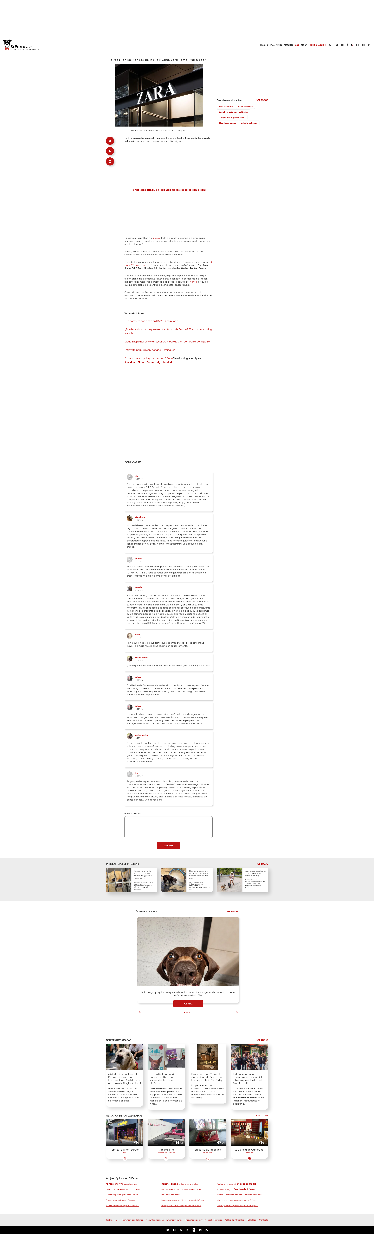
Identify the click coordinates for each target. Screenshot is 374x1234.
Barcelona (130, 362)
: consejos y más (121, 1184)
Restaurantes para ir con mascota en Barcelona (182, 1189)
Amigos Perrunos (284, 45)
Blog (297, 45)
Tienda (304, 45)
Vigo (159, 362)
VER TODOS (262, 100)
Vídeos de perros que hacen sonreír (122, 1194)
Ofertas (271, 45)
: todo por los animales (179, 1184)
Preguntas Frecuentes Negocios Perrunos (203, 1220)
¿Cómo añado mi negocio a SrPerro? (122, 1205)
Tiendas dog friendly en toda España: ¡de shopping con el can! (168, 189)
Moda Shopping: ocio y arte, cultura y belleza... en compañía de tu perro (167, 341)
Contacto (263, 1220)
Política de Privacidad (234, 1220)
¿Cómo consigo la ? (236, 1189)
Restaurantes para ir (236, 1184)
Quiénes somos (113, 1220)
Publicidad (251, 1220)
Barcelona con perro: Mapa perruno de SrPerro (182, 1200)
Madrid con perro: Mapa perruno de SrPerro (236, 1200)
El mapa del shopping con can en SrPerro (148, 358)
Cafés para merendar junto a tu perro (123, 1189)
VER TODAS (262, 863)
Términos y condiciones (132, 1220)
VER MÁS (188, 1003)
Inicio (263, 45)
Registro (313, 45)
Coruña (151, 362)
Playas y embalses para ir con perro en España (237, 1205)
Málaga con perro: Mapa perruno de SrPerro (181, 1205)
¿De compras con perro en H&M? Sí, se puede (151, 321)
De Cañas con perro (170, 1194)
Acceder (322, 45)
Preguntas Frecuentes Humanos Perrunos (164, 1220)
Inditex (156, 237)
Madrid (167, 362)
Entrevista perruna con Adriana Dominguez (149, 350)
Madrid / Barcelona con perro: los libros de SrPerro (239, 1194)
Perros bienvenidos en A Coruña (120, 1200)
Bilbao (141, 362)
